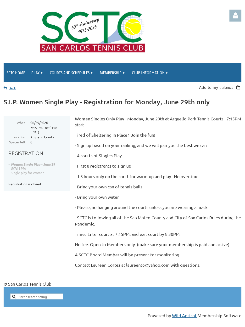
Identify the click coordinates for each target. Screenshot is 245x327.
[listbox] (220, 87)
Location (19, 137)
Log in (235, 16)
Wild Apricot (184, 315)
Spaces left (17, 142)
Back (12, 88)
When (21, 122)
